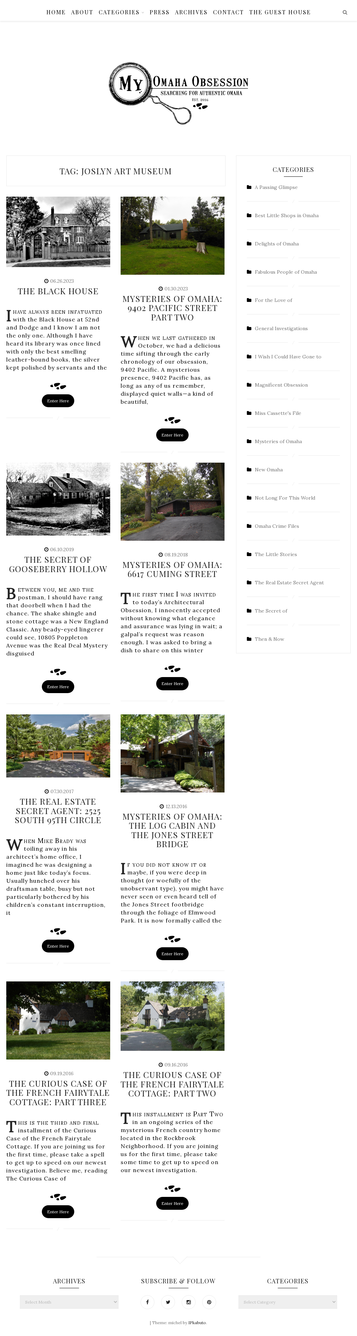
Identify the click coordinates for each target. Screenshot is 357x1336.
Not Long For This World (285, 498)
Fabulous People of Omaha (286, 272)
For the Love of (273, 300)
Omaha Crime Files (277, 526)
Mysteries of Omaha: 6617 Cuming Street (172, 569)
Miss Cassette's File (278, 413)
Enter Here (58, 400)
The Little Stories (276, 554)
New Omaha (269, 469)
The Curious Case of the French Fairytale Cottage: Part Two (172, 1084)
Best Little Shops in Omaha (287, 215)
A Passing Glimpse (276, 187)
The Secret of (271, 611)
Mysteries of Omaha (278, 441)
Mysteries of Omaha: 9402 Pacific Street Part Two (172, 307)
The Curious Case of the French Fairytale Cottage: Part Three (58, 1092)
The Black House (58, 290)
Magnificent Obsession (281, 385)
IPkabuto (197, 1322)
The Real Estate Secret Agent (289, 582)
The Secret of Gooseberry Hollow (58, 564)
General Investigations (281, 328)
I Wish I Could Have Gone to (288, 357)
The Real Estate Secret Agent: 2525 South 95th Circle (58, 810)
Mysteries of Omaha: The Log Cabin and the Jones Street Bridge (172, 830)
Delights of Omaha (277, 244)
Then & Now (269, 639)
